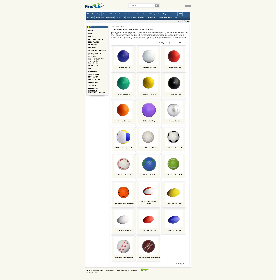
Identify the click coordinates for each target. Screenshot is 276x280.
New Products (131, 17)
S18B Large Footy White (124, 230)
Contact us (88, 270)
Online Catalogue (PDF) (107, 270)
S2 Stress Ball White (149, 67)
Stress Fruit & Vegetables (96, 58)
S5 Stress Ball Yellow (149, 94)
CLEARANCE (150, 17)
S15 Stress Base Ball (124, 175)
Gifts (88, 14)
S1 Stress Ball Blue (124, 67)
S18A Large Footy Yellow (174, 203)
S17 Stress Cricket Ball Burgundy (149, 257)
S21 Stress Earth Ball (149, 175)
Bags (99, 14)
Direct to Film (120, 17)
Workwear (90, 17)
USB (180, 14)
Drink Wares (119, 14)
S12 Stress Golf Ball (149, 148)
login (188, 6)
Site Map (96, 270)
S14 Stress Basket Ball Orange (124, 203)
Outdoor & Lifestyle (149, 14)
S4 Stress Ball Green (124, 94)
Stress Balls (92, 56)
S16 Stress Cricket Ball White (124, 257)
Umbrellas (173, 14)
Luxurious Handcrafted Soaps (167, 17)
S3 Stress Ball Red (175, 67)
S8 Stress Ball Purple (149, 121)
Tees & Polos (100, 17)
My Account (185, 21)
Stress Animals (93, 61)
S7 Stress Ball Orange (124, 121)
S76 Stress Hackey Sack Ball (124, 148)
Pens (93, 14)
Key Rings (137, 14)
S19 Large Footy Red (149, 230)
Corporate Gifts (108, 14)
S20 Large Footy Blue (174, 230)
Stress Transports (93, 60)
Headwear (128, 14)
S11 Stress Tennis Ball (175, 175)
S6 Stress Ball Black (175, 94)
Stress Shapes (163, 14)
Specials (141, 17)
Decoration (110, 17)
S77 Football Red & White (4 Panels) (149, 202)
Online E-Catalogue (123, 270)
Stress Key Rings (93, 63)
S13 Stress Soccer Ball (175, 148)
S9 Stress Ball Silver (175, 121)
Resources (133, 270)
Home (179, 21)
